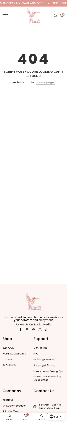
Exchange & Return (45, 359)
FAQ (36, 353)
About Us (8, 400)
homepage (45, 82)
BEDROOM (8, 347)
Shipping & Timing (44, 365)
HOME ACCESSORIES (14, 353)
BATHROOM (9, 365)
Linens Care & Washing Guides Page (47, 378)
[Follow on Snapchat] (40, 330)
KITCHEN (7, 359)
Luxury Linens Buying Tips (48, 371)
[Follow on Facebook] (20, 330)
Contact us (40, 347)
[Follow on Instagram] (27, 330)
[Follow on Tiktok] (46, 330)
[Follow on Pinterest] (33, 330)
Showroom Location (14, 405)
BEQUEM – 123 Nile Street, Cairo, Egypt (50, 406)
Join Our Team (11, 411)
